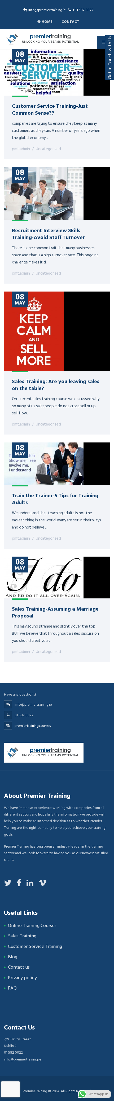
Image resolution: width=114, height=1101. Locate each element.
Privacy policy (22, 978)
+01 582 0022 (83, 10)
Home (46, 22)
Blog (12, 957)
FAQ (12, 988)
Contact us (19, 967)
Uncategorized (48, 149)
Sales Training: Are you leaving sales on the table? (55, 384)
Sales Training (22, 936)
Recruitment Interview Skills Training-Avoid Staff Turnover (48, 233)
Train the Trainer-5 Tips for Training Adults (55, 498)
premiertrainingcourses (33, 726)
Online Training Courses (32, 925)
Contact (69, 22)
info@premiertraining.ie (47, 10)
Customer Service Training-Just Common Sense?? (50, 109)
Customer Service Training (35, 946)
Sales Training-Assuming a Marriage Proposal (55, 612)
